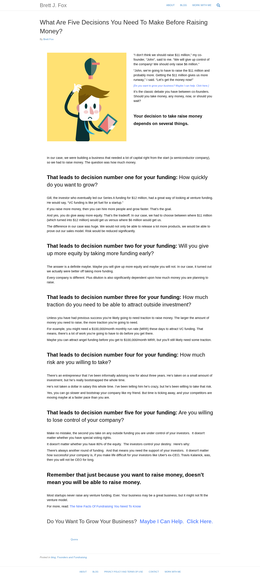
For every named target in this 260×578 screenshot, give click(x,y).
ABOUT (170, 5)
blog (53, 557)
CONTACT (154, 572)
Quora (74, 539)
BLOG (183, 5)
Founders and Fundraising (72, 557)
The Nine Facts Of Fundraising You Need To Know (105, 506)
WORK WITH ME (201, 5)
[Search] (217, 5)
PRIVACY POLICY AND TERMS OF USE (123, 572)
